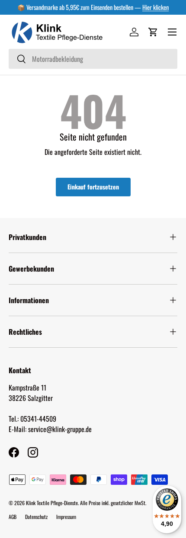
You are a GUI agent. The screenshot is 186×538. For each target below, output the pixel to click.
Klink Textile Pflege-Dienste (52, 502)
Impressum (66, 516)
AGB (12, 516)
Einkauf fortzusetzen (93, 186)
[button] (153, 32)
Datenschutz (36, 516)
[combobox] (93, 59)
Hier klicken (155, 7)
